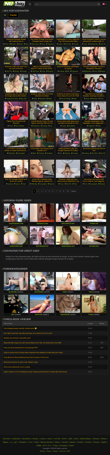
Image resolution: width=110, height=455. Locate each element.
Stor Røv (68, 44)
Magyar (5, 442)
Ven (60, 153)
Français (96, 442)
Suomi (76, 438)
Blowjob (102, 71)
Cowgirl (24, 71)
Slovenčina (6, 438)
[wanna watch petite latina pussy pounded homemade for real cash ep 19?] (68, 111)
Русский (65, 442)
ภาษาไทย (57, 438)
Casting (61, 71)
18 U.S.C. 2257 (65, 451)
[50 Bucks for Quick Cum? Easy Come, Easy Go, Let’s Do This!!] (68, 83)
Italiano (57, 442)
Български (63, 445)
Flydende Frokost (12, 98)
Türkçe (55, 445)
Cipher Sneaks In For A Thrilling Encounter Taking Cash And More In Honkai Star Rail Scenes (35, 372)
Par (51, 126)
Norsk (50, 438)
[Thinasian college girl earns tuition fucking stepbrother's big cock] (68, 169)
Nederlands (16, 438)
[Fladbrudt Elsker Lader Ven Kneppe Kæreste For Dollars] (68, 138)
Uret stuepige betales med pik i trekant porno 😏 (20, 328)
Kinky (35, 98)
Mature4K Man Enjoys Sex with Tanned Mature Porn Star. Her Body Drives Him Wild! (32, 343)
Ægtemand (87, 71)
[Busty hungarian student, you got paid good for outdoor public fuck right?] (94, 29)
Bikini (34, 153)
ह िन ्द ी (47, 445)
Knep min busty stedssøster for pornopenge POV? (21, 347)
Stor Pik (103, 44)
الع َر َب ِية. (13, 442)
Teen (6, 44)
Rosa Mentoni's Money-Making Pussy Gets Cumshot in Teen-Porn (26, 357)
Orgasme (50, 44)
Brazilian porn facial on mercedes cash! (17, 338)
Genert (17, 184)
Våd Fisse (35, 71)
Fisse (43, 44)
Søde (50, 98)
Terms (49, 451)
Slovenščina (26, 438)
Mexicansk (35, 44)
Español (72, 442)
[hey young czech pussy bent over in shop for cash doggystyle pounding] (94, 169)
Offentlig (34, 184)
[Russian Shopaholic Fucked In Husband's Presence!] (94, 56)
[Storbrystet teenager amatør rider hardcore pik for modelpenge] (16, 29)
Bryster (13, 44)
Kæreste (42, 98)
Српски (42, 438)
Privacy (42, 451)
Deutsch (35, 438)
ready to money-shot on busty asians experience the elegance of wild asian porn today (33, 352)
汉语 (70, 438)
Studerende (94, 44)
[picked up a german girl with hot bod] (94, 138)
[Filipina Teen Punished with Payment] (16, 111)
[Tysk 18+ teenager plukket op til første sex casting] (16, 169)
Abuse (55, 451)
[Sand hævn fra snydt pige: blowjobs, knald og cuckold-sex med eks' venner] (94, 83)
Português (22, 442)
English (103, 442)
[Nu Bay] (14, 4)
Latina (60, 44)
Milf (68, 71)
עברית (30, 442)
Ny (5, 15)
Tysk (24, 184)
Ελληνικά (96, 438)
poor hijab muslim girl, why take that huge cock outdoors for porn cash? (28, 333)
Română (80, 442)
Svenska (88, 442)
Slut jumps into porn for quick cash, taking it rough (21, 362)
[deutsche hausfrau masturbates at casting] (68, 56)
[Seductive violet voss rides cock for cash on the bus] (16, 56)
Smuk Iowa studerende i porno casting (17, 367)
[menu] (30, 4)
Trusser (76, 44)
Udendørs (36, 126)
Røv (26, 44)
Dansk (71, 445)
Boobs (20, 44)
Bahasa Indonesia (46, 442)
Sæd (74, 98)
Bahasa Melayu (85, 438)
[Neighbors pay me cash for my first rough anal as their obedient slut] (16, 83)
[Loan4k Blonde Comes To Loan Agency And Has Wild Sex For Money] (42, 111)
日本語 (38, 445)
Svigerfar (91, 126)
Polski (36, 442)
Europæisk (21, 153)
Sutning (50, 71)
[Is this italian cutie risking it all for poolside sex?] (42, 138)
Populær (13, 15)
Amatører (72, 126)
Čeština (103, 438)
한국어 (64, 438)
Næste (73, 191)
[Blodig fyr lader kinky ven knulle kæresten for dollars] (42, 83)
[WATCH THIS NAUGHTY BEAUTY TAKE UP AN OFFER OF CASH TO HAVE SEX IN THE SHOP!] (42, 56)
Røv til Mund (19, 126)
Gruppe (75, 153)
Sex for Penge (66, 98)
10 (68, 191)
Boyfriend (11, 153)
